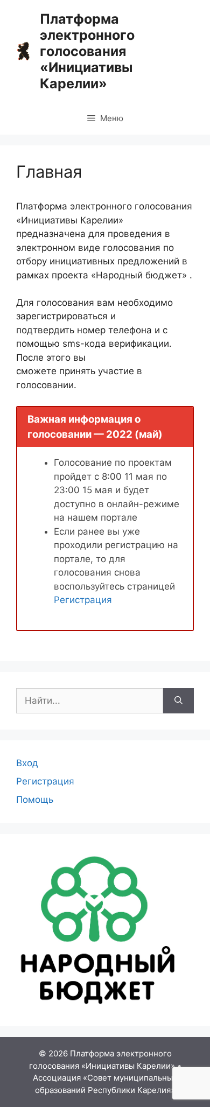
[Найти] (178, 701)
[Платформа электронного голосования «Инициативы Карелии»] (23, 50)
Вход (27, 763)
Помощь (34, 799)
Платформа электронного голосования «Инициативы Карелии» (87, 51)
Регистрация (83, 599)
